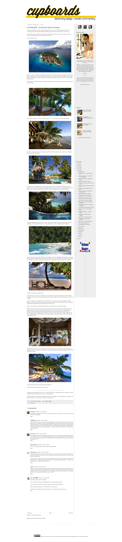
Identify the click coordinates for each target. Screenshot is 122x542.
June (79, 234)
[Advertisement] (85, 96)
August (79, 231)
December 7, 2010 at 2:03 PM (43, 477)
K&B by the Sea (33, 452)
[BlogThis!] (47, 401)
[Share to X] (48, 401)
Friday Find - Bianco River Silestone (85, 221)
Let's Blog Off (39, 30)
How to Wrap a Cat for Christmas (84, 181)
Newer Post (29, 513)
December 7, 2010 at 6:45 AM (40, 411)
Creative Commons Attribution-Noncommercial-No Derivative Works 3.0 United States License (70, 536)
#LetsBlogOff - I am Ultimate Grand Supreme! (88, 118)
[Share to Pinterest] (51, 401)
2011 (78, 168)
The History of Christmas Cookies (84, 197)
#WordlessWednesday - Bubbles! (84, 193)
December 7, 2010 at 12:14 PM (39, 466)
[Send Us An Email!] (85, 29)
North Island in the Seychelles (50, 396)
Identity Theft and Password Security (85, 198)
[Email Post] (43, 401)
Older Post (71, 513)
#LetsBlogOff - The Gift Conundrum (85, 195)
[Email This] (45, 401)
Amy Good (32, 433)
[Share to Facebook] (49, 401)
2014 (78, 163)
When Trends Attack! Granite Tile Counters (87, 111)
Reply (31, 416)
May (79, 236)
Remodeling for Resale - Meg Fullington (87, 124)
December (80, 171)
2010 (78, 170)
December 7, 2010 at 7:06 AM (41, 420)
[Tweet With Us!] (90, 29)
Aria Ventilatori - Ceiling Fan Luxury (85, 217)
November (80, 226)
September (80, 230)
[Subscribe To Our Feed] (79, 29)
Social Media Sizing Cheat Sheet (84, 137)
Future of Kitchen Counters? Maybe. (85, 200)
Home (50, 513)
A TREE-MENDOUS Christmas (84, 224)
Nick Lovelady (33, 477)
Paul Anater (32, 411)
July (79, 233)
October (80, 228)
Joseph (31, 466)
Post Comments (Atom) (36, 515)
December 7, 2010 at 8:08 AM (43, 444)
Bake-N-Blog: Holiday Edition (84, 222)
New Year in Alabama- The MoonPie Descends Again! (85, 177)
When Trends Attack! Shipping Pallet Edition (87, 131)
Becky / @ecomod (33, 444)
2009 (78, 238)
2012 (78, 167)
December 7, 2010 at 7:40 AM (40, 433)
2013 (78, 165)
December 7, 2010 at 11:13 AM (42, 452)
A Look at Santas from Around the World (86, 207)
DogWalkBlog (33, 420)
